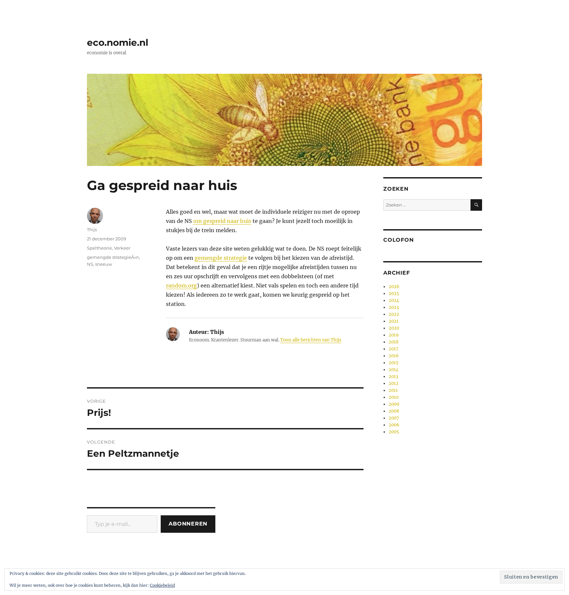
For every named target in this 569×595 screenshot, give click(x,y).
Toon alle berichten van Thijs (310, 340)
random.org (181, 285)
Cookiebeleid (162, 585)
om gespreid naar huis (222, 221)
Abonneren (188, 524)
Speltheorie (99, 248)
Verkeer (122, 248)
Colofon (398, 240)
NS (90, 264)
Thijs (92, 229)
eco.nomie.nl (117, 42)
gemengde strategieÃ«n (113, 257)
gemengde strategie (221, 258)
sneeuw (103, 264)
